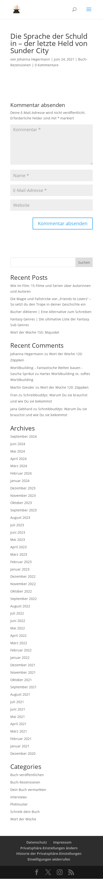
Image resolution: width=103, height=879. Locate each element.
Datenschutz (36, 842)
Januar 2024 (19, 480)
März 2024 (18, 466)
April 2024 (18, 458)
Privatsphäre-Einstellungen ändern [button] (49, 848)
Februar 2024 (21, 473)
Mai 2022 (17, 628)
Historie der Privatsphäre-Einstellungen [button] (48, 853)
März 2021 (18, 731)
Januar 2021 (19, 746)
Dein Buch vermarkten (28, 789)
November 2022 (23, 584)
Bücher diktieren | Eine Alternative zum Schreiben (51, 311)
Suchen (84, 262)
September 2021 (23, 687)
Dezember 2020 (22, 753)
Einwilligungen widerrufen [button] (49, 859)
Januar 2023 (19, 569)
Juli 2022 (17, 613)
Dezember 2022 (22, 576)
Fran (13, 395)
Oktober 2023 (21, 502)
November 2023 (23, 495)
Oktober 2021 (21, 679)
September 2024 (23, 436)
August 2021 (20, 694)
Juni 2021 (17, 709)
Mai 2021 (17, 716)
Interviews (18, 797)
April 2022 (18, 635)
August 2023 (20, 517)
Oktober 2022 (21, 591)
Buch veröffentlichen (27, 775)
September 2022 (23, 598)
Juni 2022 (17, 620)
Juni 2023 (17, 532)
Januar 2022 (19, 657)
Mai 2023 (17, 539)
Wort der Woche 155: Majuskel (34, 332)
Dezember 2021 (22, 665)
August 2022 (20, 606)
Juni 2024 (17, 444)
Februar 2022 (21, 650)
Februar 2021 (21, 738)
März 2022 (18, 643)
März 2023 (18, 554)
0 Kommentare (46, 65)
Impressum (62, 842)
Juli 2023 (17, 525)
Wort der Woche (23, 819)
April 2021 (18, 724)
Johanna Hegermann (33, 59)
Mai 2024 (17, 451)
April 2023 (18, 547)
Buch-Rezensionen (25, 782)
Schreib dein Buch (25, 811)
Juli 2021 (17, 702)
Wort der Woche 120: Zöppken (64, 387)
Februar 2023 (21, 562)
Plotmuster (19, 804)
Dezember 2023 (22, 488)
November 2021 (23, 672)
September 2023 (23, 510)
